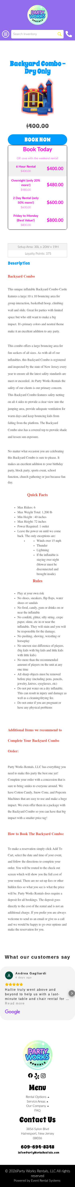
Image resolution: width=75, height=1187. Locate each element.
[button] (3, 993)
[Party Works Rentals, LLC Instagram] (43, 1077)
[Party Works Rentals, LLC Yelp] (36, 1077)
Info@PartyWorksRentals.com (38, 1153)
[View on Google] (9, 975)
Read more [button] (15, 1003)
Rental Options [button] (36, 1097)
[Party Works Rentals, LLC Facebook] (30, 1077)
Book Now (37, 139)
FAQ (37, 1110)
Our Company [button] (36, 1105)
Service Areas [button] (36, 1101)
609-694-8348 (37, 1147)
